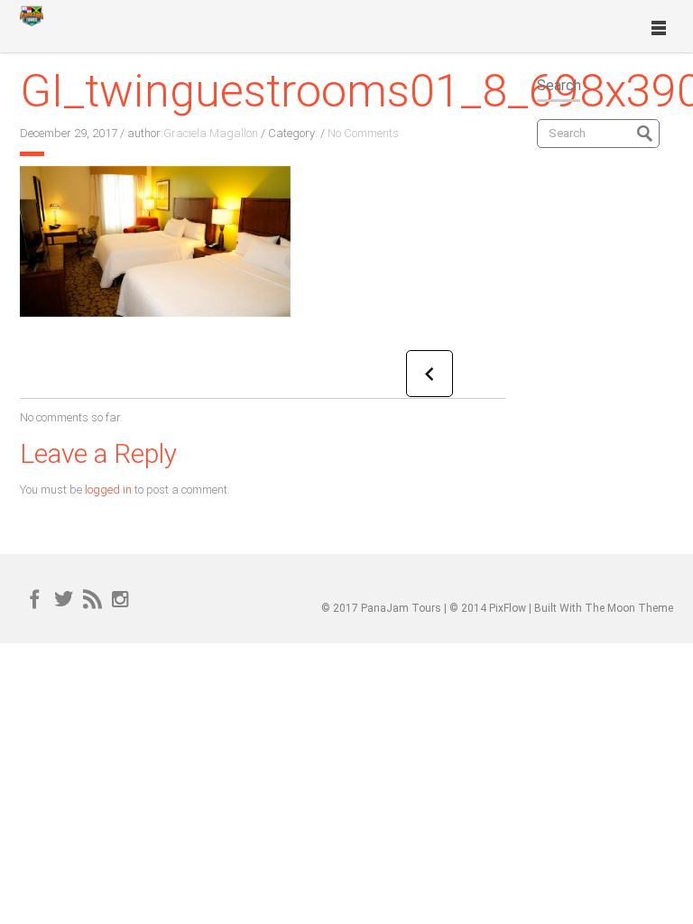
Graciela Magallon (210, 133)
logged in (108, 489)
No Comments (363, 133)
